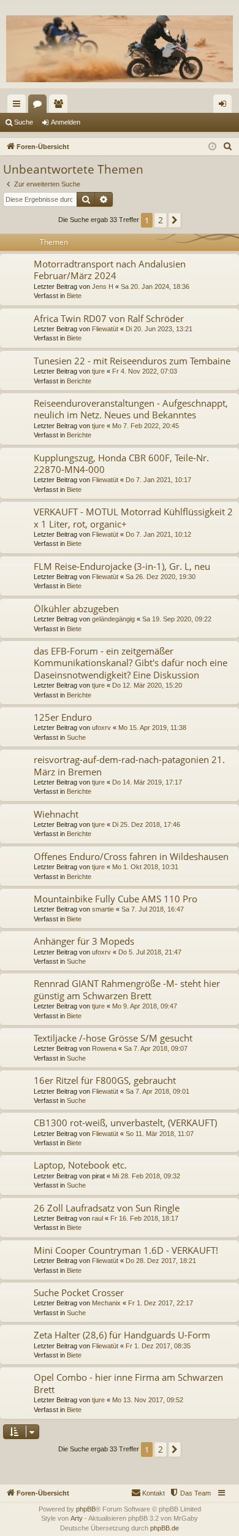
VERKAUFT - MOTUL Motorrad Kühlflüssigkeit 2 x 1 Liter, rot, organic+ (133, 517)
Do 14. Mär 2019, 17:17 (147, 782)
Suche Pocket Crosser (79, 1292)
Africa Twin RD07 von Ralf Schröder (109, 318)
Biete (74, 295)
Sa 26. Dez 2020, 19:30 (160, 576)
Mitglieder (60, 106)
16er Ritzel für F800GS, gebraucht (105, 1080)
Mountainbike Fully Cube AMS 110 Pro (115, 899)
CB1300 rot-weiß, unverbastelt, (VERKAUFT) (125, 1122)
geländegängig (113, 619)
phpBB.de (164, 1528)
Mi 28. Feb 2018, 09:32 (146, 1176)
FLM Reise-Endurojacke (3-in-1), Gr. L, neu (122, 566)
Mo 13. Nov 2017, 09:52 (147, 1400)
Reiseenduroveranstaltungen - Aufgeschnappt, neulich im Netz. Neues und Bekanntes (131, 409)
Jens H (102, 286)
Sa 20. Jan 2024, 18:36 (155, 286)
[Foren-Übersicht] (119, 48)
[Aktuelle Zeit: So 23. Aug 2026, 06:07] (212, 147)
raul (97, 1218)
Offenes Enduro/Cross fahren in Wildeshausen (131, 856)
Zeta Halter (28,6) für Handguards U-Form (122, 1335)
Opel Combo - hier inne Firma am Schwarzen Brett (128, 1383)
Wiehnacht (56, 814)
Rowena (104, 1048)
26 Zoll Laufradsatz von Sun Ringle (107, 1208)
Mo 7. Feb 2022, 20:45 (145, 425)
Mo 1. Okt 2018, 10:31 (145, 866)
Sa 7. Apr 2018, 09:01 (157, 1091)
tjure (98, 371)
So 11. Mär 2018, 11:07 (160, 1133)
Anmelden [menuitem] (225, 106)
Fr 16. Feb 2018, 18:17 (144, 1218)
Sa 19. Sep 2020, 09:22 (176, 619)
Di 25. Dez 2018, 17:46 (146, 824)
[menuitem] (227, 146)
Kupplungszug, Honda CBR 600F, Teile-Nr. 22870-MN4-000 (121, 463)
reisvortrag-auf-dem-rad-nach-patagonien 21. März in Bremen (129, 765)
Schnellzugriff (19, 106)
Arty (76, 1518)
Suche (23, 122)
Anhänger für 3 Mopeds (84, 941)
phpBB (86, 1509)
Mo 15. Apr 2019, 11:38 (152, 727)
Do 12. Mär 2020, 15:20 (147, 685)
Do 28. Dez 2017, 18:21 (161, 1260)
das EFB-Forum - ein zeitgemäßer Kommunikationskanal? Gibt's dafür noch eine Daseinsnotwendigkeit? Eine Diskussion (130, 663)
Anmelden (65, 122)
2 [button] (160, 220)
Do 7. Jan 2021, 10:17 (158, 479)
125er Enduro (63, 717)
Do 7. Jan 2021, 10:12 (158, 534)
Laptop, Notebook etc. (80, 1165)
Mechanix (106, 1303)
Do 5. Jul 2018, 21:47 (149, 952)
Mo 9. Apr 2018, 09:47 (144, 1006)
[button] (175, 220)
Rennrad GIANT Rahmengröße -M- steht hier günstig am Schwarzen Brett (127, 989)
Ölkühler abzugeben (76, 608)
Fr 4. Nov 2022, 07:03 (144, 371)
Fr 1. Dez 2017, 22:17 (160, 1303)
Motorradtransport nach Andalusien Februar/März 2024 (110, 270)
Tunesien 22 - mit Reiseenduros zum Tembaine (132, 361)
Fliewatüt (105, 328)
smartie (103, 909)
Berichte (79, 381)
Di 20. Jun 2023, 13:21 (159, 328)
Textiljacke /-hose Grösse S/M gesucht (113, 1038)
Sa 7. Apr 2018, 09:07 (156, 1048)
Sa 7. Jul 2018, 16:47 (152, 909)
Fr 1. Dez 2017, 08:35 (158, 1346)
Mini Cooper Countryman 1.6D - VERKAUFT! (126, 1250)
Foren (40, 106)
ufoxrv (101, 727)
